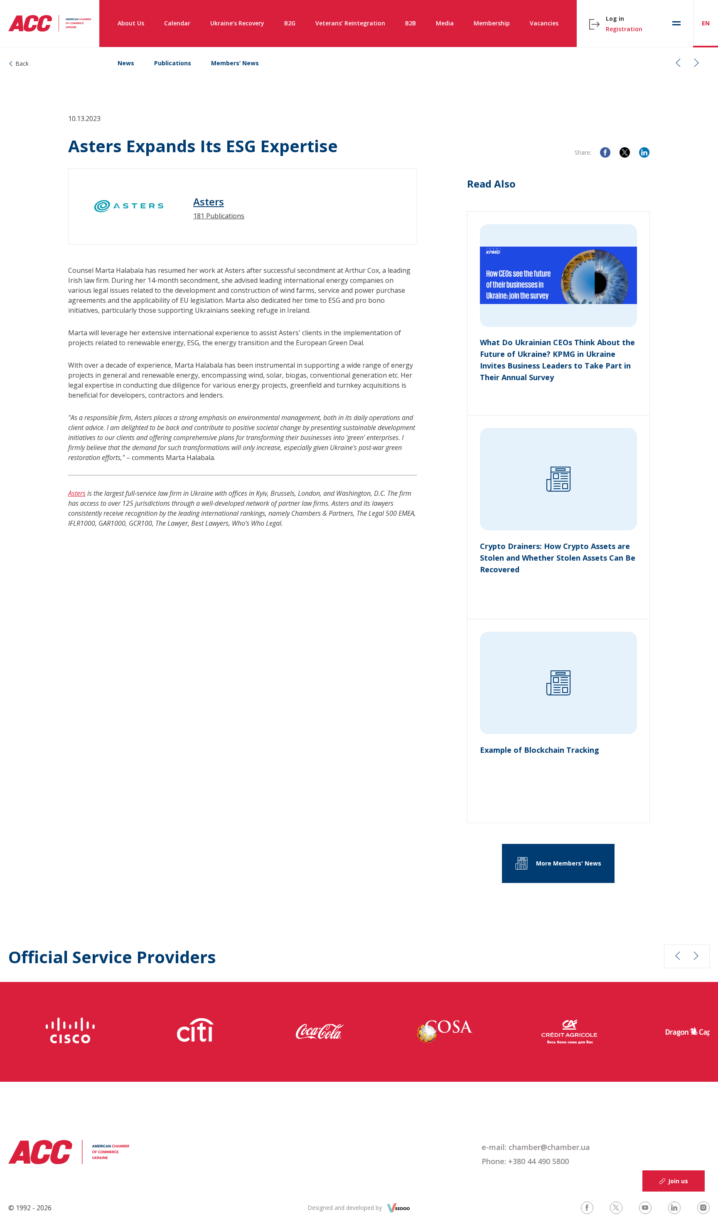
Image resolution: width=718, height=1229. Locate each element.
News (126, 63)
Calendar (177, 23)
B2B (410, 23)
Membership (492, 23)
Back (22, 63)
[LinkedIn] (644, 152)
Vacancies (544, 23)
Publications (172, 63)
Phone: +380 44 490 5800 (525, 1161)
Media (445, 23)
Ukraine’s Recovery (237, 23)
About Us (131, 23)
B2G (289, 23)
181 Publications (218, 215)
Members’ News (235, 63)
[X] (624, 152)
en (706, 23)
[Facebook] (605, 152)
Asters (208, 202)
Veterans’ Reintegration (350, 23)
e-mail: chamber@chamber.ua (536, 1147)
